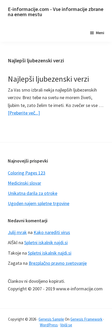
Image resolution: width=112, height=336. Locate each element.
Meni (100, 32)
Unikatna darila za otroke (32, 193)
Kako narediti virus (52, 232)
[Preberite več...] (24, 113)
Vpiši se (66, 324)
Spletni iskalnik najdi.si (46, 242)
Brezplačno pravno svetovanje (58, 263)
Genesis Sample (51, 319)
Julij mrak (17, 232)
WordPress (49, 324)
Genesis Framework (86, 319)
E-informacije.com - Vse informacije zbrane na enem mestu (55, 11)
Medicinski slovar (24, 183)
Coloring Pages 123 (26, 173)
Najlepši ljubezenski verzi (48, 79)
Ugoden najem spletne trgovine (38, 203)
